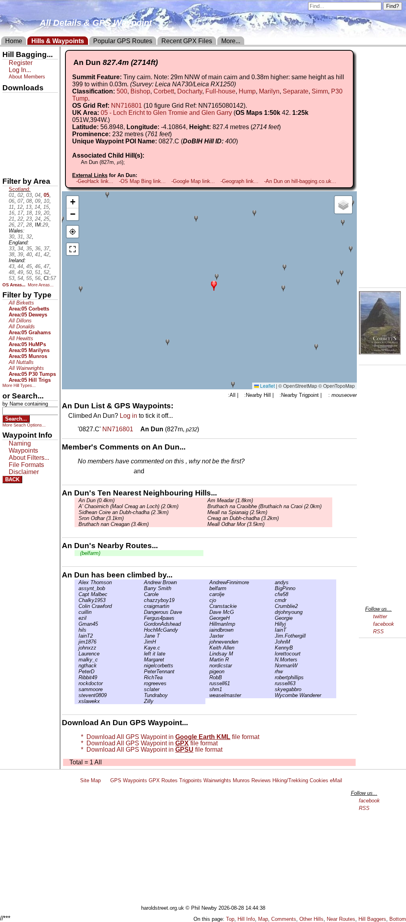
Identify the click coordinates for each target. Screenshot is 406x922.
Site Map (90, 780)
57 (53, 278)
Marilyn (269, 91)
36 (37, 248)
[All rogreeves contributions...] (142, 683)
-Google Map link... (193, 181)
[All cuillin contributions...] (77, 612)
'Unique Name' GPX (28, 112)
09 (37, 201)
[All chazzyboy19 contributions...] (142, 600)
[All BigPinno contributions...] (273, 588)
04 (37, 195)
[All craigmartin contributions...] (142, 606)
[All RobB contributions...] (207, 677)
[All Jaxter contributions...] (207, 636)
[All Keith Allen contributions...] (207, 648)
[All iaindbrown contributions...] (207, 630)
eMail (336, 780)
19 (37, 213)
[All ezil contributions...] (77, 618)
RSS (378, 631)
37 (46, 248)
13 (28, 207)
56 (37, 278)
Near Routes (341, 919)
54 (20, 278)
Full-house (220, 91)
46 (37, 266)
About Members (27, 77)
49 (20, 272)
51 (37, 272)
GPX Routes (163, 780)
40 (29, 254)
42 (46, 254)
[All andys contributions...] (273, 582)
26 (11, 225)
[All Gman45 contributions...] (77, 624)
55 (29, 278)
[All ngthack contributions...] (77, 666)
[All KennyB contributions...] (273, 648)
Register (21, 62)
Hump (247, 91)
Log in (128, 415)
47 (46, 266)
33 (11, 248)
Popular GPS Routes (122, 41)
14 (37, 207)
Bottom (397, 919)
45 (29, 266)
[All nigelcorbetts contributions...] (142, 666)
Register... (97, 472)
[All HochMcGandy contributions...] (142, 630)
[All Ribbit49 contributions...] (77, 677)
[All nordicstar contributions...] (207, 666)
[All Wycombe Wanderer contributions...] (273, 695)
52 (46, 272)
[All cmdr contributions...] (273, 600)
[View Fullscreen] (73, 249)
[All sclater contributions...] (142, 689)
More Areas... (41, 284)
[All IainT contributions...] (273, 630)
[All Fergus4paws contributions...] (142, 618)
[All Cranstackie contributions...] (207, 606)
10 (46, 201)
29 (45, 225)
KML (9, 140)
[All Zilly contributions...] (142, 701)
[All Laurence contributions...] (77, 654)
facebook (383, 624)
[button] (214, 285)
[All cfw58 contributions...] (273, 594)
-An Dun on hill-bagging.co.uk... (300, 181)
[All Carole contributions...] (142, 594)
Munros (241, 780)
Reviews (261, 780)
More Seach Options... (24, 425)
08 (29, 201)
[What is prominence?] (175, 134)
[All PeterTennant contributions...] (142, 671)
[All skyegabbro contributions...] (273, 689)
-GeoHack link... (94, 181)
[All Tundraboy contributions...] (142, 695)
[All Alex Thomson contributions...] (77, 582)
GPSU (10, 126)
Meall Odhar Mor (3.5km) (235, 524)
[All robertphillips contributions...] (273, 677)
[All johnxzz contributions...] (77, 648)
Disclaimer (24, 472)
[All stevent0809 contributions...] (77, 695)
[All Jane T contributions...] (142, 636)
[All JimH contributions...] (142, 642)
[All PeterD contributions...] (77, 671)
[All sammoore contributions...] (77, 689)
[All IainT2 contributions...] (77, 636)
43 (11, 266)
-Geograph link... (239, 181)
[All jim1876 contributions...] (77, 642)
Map (263, 919)
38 (11, 254)
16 (11, 213)
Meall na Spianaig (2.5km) (237, 512)
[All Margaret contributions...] (142, 660)
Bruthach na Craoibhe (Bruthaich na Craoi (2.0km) (264, 506)
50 (29, 272)
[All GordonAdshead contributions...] (142, 624)
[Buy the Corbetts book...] (380, 352)
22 (20, 219)
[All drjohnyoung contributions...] (273, 612)
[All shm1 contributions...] (207, 689)
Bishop (140, 91)
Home (13, 41)
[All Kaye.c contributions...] (142, 648)
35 (29, 248)
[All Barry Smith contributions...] (142, 588)
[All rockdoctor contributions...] (77, 683)
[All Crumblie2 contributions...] (273, 606)
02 (20, 195)
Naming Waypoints (23, 447)
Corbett (163, 91)
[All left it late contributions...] (142, 654)
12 (20, 207)
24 (37, 219)
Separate (295, 91)
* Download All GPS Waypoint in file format (168, 736)
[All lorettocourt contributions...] (273, 654)
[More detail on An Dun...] (137, 429)
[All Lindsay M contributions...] (207, 654)
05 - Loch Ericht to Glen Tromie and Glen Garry (166, 112)
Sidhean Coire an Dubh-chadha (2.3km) (124, 512)
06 (11, 201)
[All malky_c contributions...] (77, 660)
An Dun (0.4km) (97, 500)
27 (20, 225)
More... (230, 41)
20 (46, 213)
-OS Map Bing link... (142, 181)
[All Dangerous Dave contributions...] (142, 612)
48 (11, 272)
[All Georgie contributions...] (273, 618)
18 (29, 213)
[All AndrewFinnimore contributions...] (207, 582)
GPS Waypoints (128, 780)
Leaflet (267, 385)
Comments (283, 919)
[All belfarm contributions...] (207, 588)
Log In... (162, 472)
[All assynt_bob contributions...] (77, 588)
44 (20, 266)
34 (20, 248)
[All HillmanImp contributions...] (207, 624)
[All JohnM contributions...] (273, 642)
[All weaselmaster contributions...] (207, 695)
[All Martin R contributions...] (207, 660)
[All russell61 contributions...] (207, 683)
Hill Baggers (372, 919)
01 (11, 195)
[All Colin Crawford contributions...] (77, 606)
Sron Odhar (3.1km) (101, 518)
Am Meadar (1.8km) (230, 500)
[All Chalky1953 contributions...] (77, 600)
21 (11, 219)
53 (11, 278)
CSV (9, 167)
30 (11, 237)
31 (20, 237)
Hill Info (246, 919)
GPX (9, 99)
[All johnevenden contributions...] (207, 642)
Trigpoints (190, 780)
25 (46, 219)
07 (20, 201)
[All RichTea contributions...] (142, 677)
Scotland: (20, 189)
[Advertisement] (206, 845)
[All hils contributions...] (77, 630)
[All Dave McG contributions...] (207, 612)
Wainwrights (217, 780)
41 (37, 254)
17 (20, 213)
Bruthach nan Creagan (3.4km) (114, 524)
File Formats (26, 464)
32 (29, 237)
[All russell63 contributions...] (273, 683)
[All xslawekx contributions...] (77, 701)
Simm (320, 91)
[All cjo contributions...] (207, 600)
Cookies (319, 780)
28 (29, 225)
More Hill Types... (19, 385)
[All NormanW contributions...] (273, 666)
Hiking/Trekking (290, 780)
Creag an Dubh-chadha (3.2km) (243, 518)
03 (29, 195)
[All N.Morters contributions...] (273, 660)
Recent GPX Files (186, 41)
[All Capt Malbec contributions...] (77, 594)
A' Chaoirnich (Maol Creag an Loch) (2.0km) (128, 506)
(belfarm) (89, 553)
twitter (380, 616)
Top (230, 919)
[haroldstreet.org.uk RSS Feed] (105, 780)
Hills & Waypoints (57, 41)
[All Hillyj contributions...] (273, 624)
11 (11, 207)
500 (122, 91)
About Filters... (29, 457)
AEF (9, 153)
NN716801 (126, 105)
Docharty (189, 91)
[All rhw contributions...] (273, 671)
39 (20, 254)
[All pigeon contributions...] (207, 671)
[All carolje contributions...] (207, 594)
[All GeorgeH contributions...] (207, 618)
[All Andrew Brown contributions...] (142, 582)
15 (46, 207)
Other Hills (311, 919)
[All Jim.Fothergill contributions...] (273, 636)
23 (29, 219)
